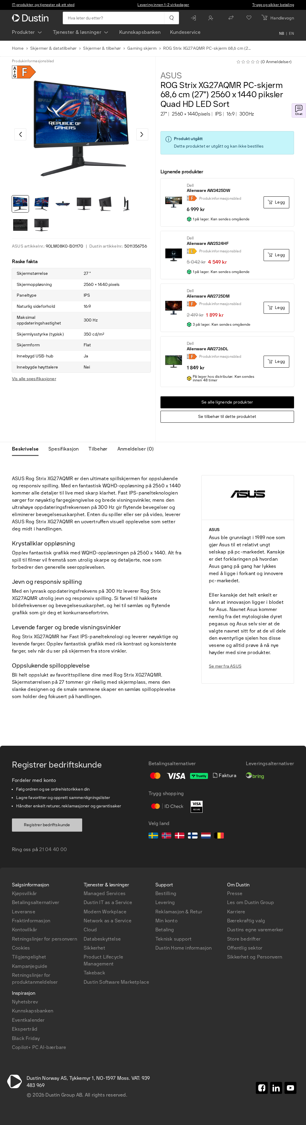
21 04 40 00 (53, 849)
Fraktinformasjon (31, 921)
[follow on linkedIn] (276, 1088)
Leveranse (23, 912)
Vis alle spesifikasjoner (34, 378)
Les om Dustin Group (250, 902)
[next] (142, 134)
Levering (165, 902)
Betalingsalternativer (35, 902)
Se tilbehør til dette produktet (227, 416)
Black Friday (26, 1038)
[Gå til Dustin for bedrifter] (31, 18)
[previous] (20, 134)
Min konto (166, 921)
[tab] (27, 449)
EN (291, 33)
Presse (234, 893)
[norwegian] (166, 836)
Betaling (164, 930)
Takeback (94, 973)
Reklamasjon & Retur (178, 912)
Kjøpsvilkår (24, 893)
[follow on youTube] (290, 1088)
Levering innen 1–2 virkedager (163, 5)
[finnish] (193, 836)
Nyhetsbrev (25, 1002)
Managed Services (105, 893)
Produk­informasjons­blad (33, 61)
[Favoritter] (249, 18)
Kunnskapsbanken (139, 32)
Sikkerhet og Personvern (254, 957)
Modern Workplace (105, 912)
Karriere (236, 912)
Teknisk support (173, 939)
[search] (171, 18)
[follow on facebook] (262, 1088)
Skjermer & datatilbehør (53, 48)
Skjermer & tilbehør (102, 48)
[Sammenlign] (231, 18)
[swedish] (153, 836)
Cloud (90, 930)
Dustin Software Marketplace (116, 982)
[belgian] (219, 836)
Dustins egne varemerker (255, 930)
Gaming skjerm (142, 48)
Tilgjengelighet (29, 957)
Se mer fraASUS (225, 666)
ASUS (171, 76)
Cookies (21, 948)
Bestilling (165, 893)
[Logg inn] (195, 18)
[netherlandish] (206, 836)
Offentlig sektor (244, 948)
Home (18, 48)
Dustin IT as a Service (108, 902)
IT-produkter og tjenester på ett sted (43, 5)
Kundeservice (185, 32)
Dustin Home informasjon (183, 948)
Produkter (23, 32)
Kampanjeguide (30, 966)
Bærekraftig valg (246, 921)
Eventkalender (28, 1020)
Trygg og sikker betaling (273, 5)
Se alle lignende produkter (227, 402)
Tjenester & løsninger (77, 32)
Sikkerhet (94, 948)
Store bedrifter (244, 939)
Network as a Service (107, 921)
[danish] (179, 836)
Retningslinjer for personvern (44, 939)
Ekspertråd (24, 1029)
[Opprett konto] (212, 18)
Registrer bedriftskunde (47, 824)
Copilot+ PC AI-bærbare (39, 1047)
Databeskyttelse (102, 939)
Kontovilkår (24, 930)
